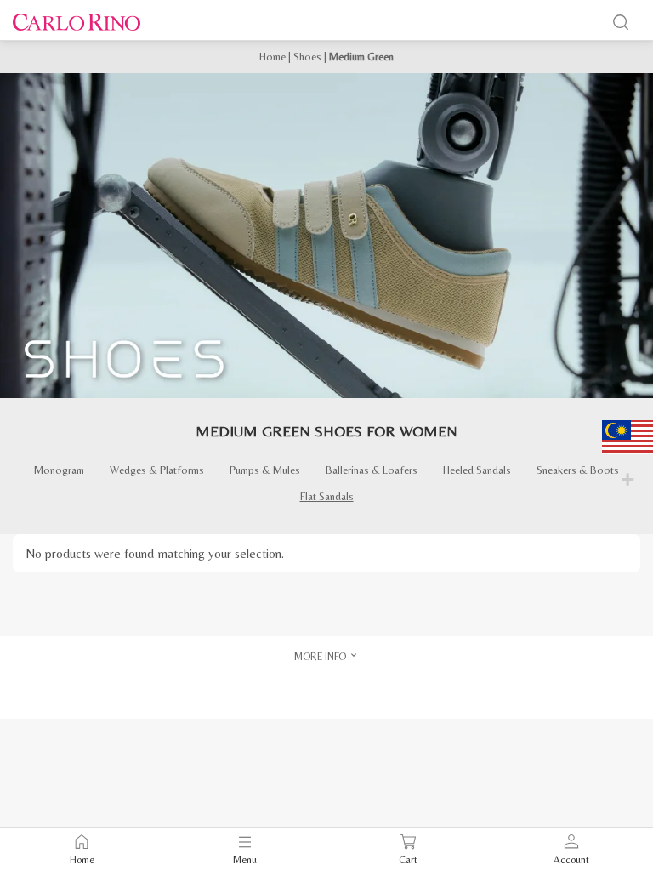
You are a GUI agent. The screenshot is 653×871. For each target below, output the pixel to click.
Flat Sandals (327, 496)
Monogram (59, 470)
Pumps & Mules (265, 470)
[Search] (620, 22)
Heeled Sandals (477, 470)
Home (272, 56)
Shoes (307, 56)
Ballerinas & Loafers (371, 470)
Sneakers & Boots (578, 470)
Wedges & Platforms (157, 470)
